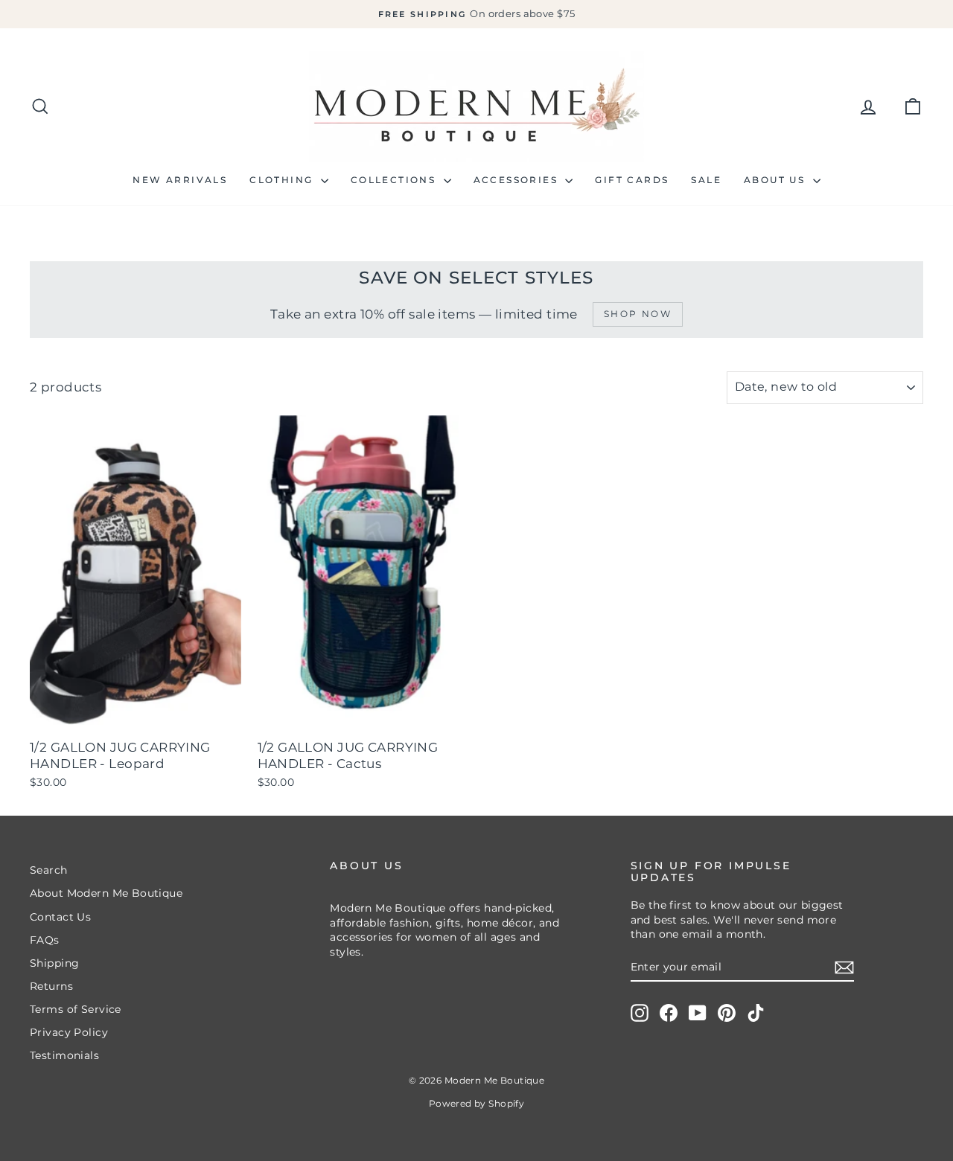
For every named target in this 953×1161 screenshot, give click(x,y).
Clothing (283, 179)
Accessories (518, 179)
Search (49, 870)
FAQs (45, 940)
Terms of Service (75, 1009)
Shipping (54, 963)
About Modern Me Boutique (106, 893)
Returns (51, 986)
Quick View (136, 716)
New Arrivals (180, 179)
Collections (395, 179)
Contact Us (60, 917)
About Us (776, 179)
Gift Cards (632, 179)
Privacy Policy (69, 1032)
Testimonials (64, 1055)
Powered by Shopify (477, 1103)
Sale (706, 179)
